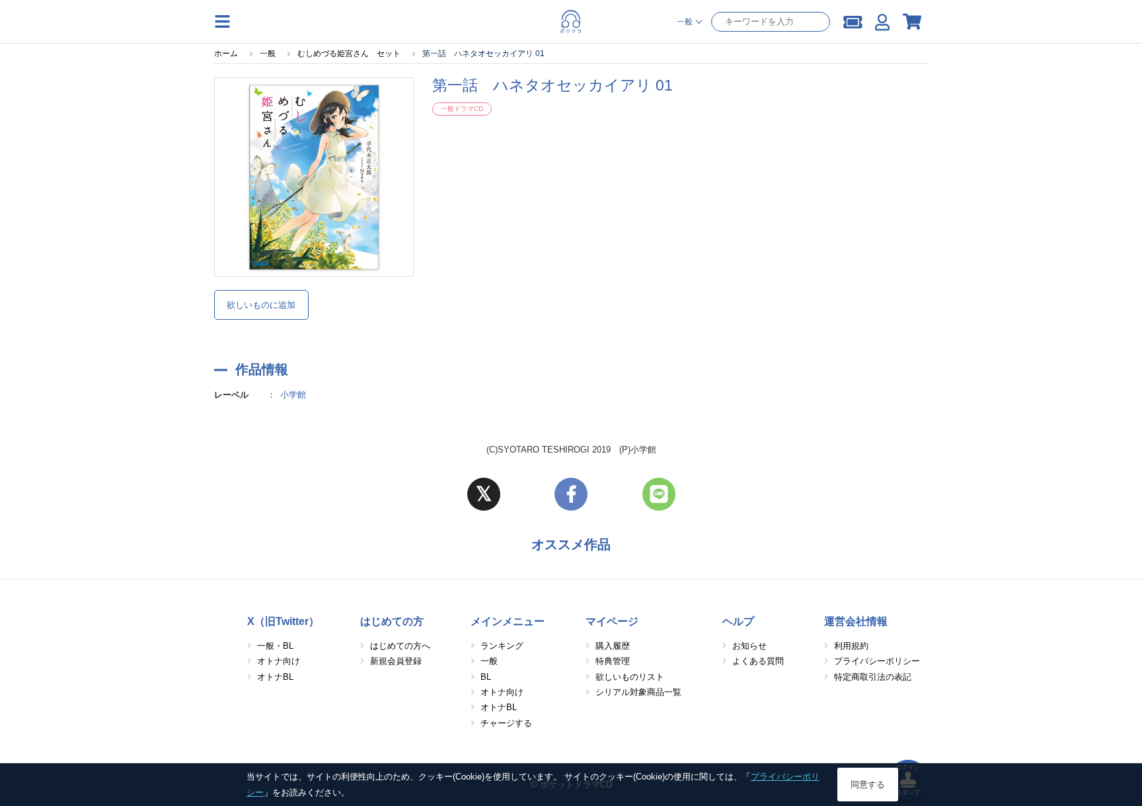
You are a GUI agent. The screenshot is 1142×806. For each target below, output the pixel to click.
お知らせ (749, 646)
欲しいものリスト (629, 677)
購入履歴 (612, 646)
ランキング (501, 646)
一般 (489, 661)
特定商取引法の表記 (872, 677)
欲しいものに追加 (261, 305)
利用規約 (851, 646)
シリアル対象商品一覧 (638, 692)
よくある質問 (758, 661)
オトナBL (275, 677)
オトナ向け (278, 661)
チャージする (506, 723)
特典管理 (612, 661)
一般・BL (275, 646)
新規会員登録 (396, 661)
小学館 (293, 395)
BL (485, 677)
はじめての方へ (400, 646)
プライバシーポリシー (877, 661)
